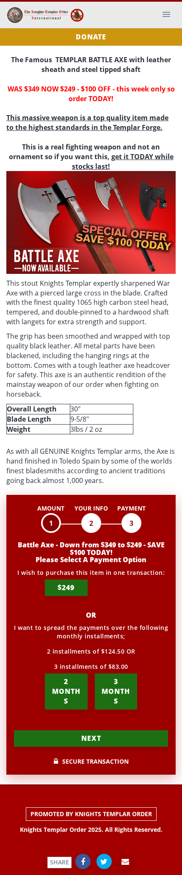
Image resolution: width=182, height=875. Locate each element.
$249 (66, 587)
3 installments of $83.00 (91, 666)
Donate (91, 36)
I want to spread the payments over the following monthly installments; (91, 632)
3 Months (116, 691)
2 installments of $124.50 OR (91, 651)
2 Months (66, 691)
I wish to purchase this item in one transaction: (91, 573)
